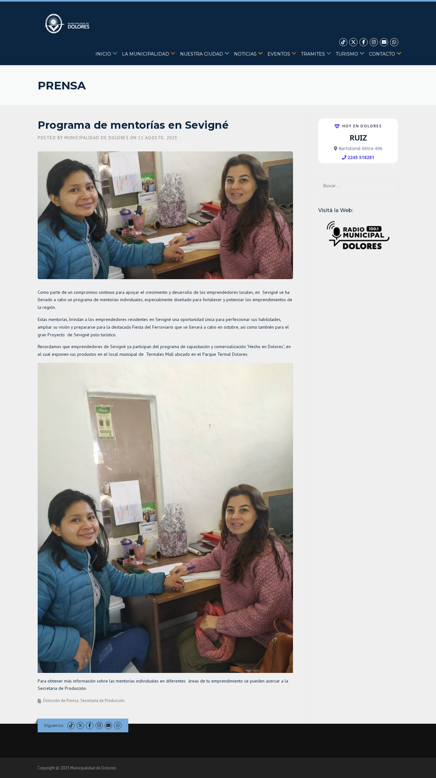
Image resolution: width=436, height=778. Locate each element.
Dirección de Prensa (61, 700)
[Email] (384, 42)
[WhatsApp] (394, 42)
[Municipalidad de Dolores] (68, 23)
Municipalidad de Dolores (96, 138)
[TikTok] (343, 42)
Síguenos (53, 725)
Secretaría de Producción (102, 700)
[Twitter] (353, 42)
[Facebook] (363, 42)
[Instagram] (374, 42)
